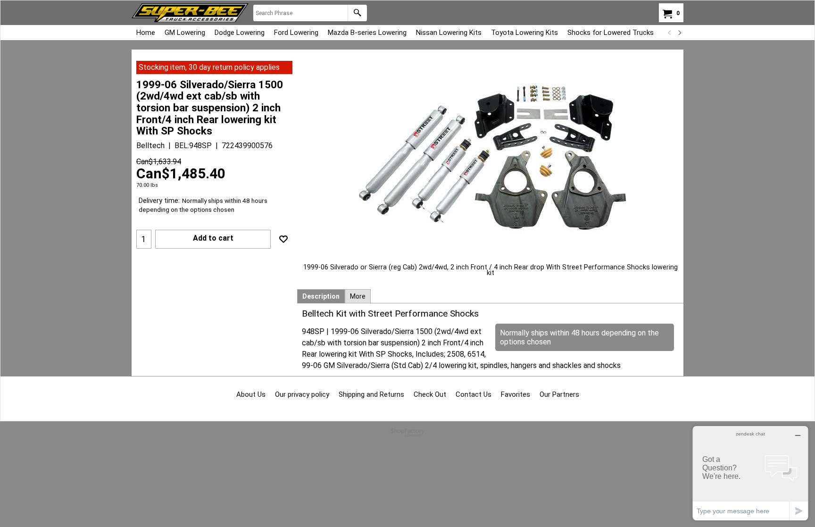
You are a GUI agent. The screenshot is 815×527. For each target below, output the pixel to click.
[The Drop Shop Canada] (190, 12)
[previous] (669, 32)
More (358, 296)
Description (321, 296)
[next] (679, 32)
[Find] (357, 13)
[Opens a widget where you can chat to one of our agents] (750, 473)
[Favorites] (283, 239)
